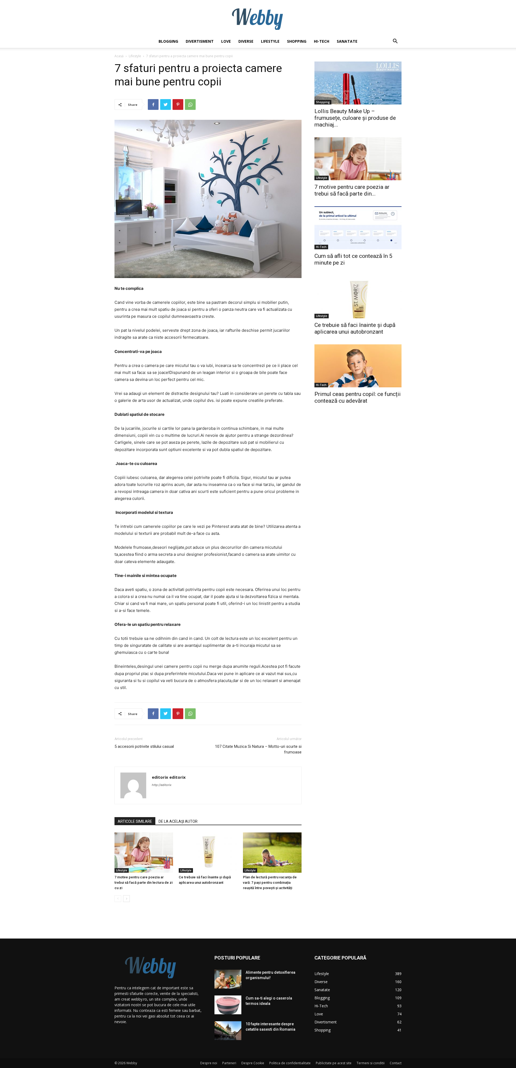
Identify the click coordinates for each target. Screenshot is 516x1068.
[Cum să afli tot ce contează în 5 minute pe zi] (358, 227)
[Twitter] (165, 104)
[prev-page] (117, 898)
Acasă (119, 56)
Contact (396, 1063)
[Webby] (258, 18)
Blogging (168, 41)
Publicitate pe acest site (334, 1063)
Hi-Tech (321, 41)
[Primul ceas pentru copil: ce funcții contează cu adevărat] (358, 365)
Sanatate (347, 41)
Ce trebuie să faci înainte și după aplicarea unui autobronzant (354, 328)
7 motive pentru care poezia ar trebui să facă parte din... (351, 190)
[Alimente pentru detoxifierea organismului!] (227, 979)
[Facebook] (153, 104)
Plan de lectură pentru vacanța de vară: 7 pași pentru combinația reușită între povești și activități (270, 882)
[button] (395, 41)
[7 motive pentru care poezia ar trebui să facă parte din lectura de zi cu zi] (143, 852)
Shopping (296, 41)
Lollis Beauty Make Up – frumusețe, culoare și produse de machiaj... (355, 118)
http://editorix (161, 785)
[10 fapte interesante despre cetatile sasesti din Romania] (227, 1030)
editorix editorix (169, 777)
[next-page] (126, 898)
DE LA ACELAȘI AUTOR (178, 821)
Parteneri (229, 1063)
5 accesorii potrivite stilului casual (144, 746)
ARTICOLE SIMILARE (135, 821)
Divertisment (200, 41)
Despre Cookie (252, 1063)
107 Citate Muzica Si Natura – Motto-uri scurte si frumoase (258, 749)
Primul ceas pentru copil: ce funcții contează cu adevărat (357, 397)
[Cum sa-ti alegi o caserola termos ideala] (227, 1004)
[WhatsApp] (190, 104)
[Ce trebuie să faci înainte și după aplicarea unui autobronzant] (208, 852)
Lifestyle (270, 41)
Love (226, 41)
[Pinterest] (178, 104)
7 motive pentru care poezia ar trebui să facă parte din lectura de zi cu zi (143, 882)
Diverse (245, 41)
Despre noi (208, 1063)
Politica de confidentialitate (290, 1063)
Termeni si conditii (371, 1063)
